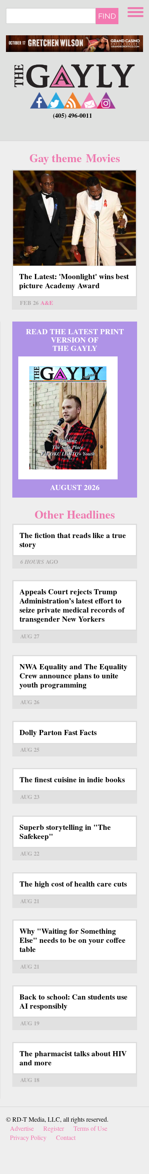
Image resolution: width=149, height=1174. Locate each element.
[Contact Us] (89, 100)
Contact (65, 1137)
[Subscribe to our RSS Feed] (72, 100)
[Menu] (136, 11)
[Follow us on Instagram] (106, 100)
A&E (47, 303)
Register (53, 1128)
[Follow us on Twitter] (56, 100)
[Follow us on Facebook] (39, 100)
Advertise (22, 1128)
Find (107, 15)
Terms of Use (90, 1128)
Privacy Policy (28, 1137)
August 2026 (75, 487)
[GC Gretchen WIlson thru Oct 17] (74, 43)
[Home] (74, 75)
